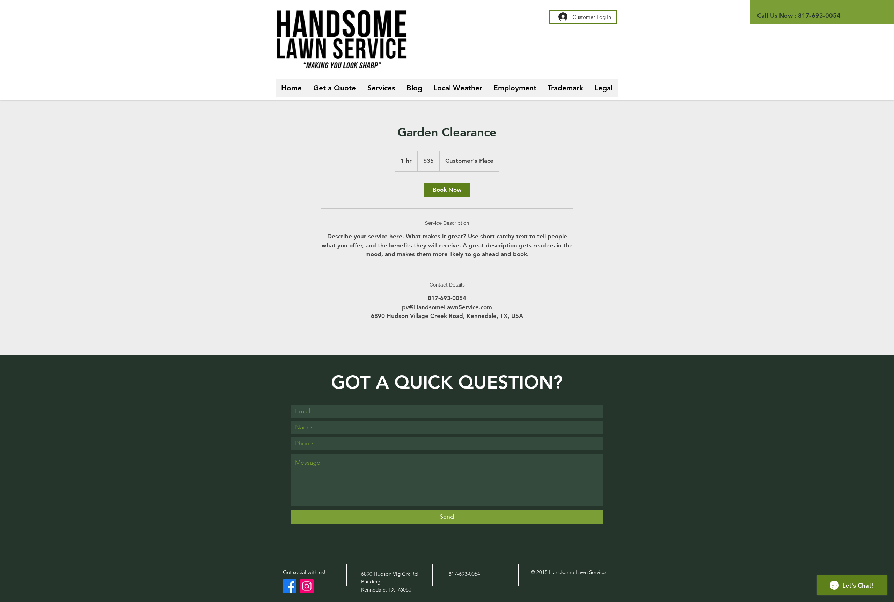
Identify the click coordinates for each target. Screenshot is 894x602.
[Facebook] (289, 586)
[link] (447, 190)
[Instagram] (307, 586)
